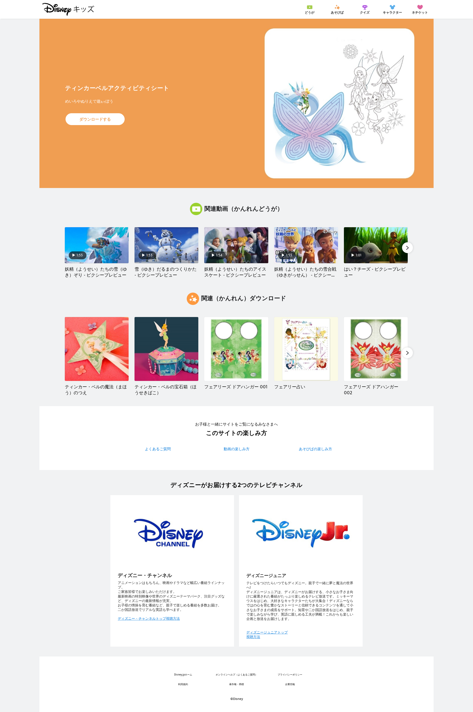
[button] (95, 119)
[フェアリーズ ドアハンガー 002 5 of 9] (376, 349)
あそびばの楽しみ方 (315, 449)
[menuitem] (309, 9)
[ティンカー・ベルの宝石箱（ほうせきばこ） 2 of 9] (166, 349)
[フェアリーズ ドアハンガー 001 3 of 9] (236, 349)
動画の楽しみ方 (237, 449)
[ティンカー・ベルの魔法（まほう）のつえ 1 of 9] (97, 349)
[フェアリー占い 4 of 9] (306, 349)
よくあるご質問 (158, 449)
